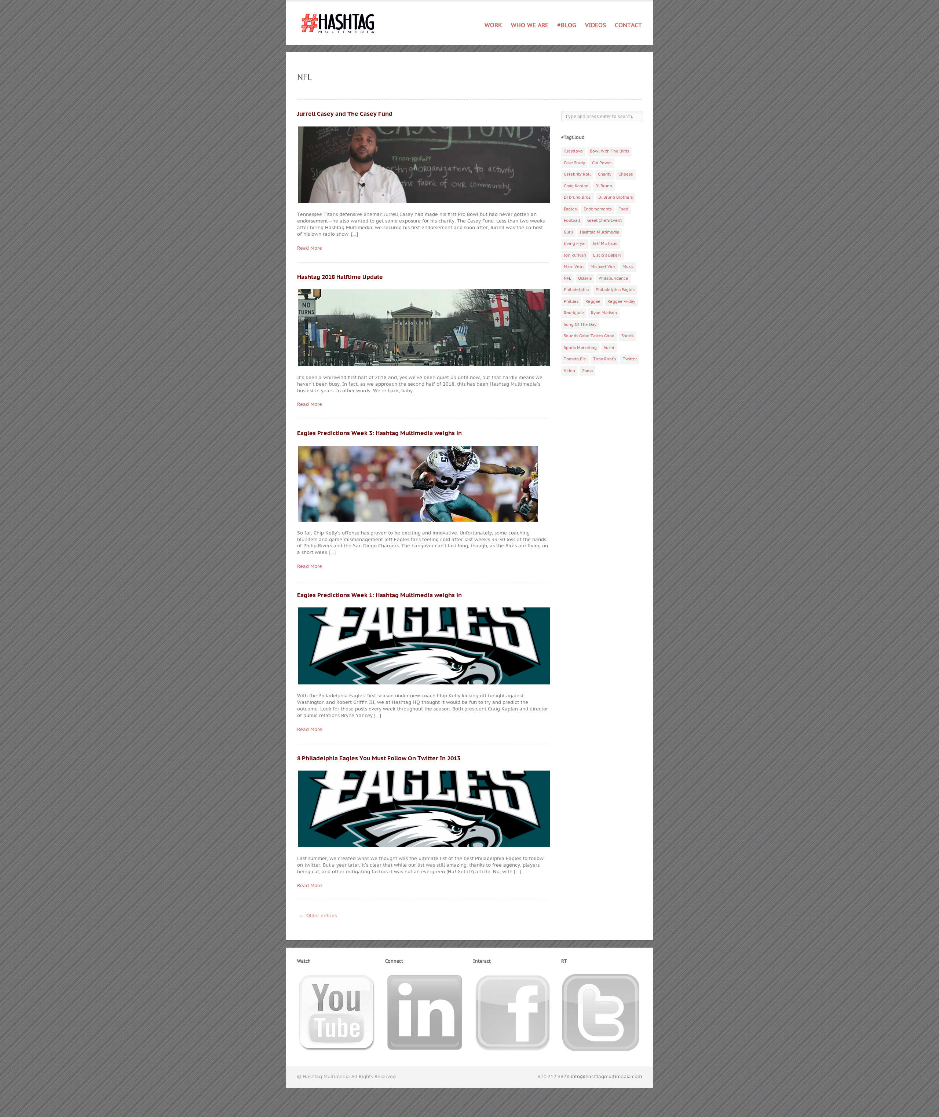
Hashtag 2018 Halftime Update (340, 277)
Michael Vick (603, 266)
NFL (567, 278)
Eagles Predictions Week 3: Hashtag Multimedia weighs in (379, 433)
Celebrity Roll (577, 174)
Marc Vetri (574, 266)
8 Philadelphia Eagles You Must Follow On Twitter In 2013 (378, 758)
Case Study (574, 163)
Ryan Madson (604, 313)
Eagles (570, 209)
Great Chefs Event (604, 220)
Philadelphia (576, 289)
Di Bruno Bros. (577, 197)
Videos (595, 25)
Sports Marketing (580, 347)
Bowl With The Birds (609, 151)
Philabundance (613, 278)
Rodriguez (574, 313)
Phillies (571, 301)
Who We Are (529, 25)
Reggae (592, 301)
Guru (568, 232)
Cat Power (602, 163)
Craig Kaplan (576, 186)
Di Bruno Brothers (615, 197)
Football (572, 220)
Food (623, 209)
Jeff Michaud (605, 243)
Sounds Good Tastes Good (589, 336)
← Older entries (318, 915)
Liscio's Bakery (607, 255)
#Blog (566, 25)
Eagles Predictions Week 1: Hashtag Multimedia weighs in (379, 595)
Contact (628, 25)
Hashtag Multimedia (599, 232)
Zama (587, 370)
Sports (627, 336)
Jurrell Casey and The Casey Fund (344, 114)
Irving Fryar (575, 243)
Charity (604, 174)
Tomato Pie (575, 359)
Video (569, 370)
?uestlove (573, 151)
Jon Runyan (575, 255)
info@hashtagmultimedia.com (606, 1076)
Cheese (625, 174)
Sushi (609, 347)
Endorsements (597, 209)
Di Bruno (603, 186)
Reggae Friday (621, 301)
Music (628, 266)
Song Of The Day (580, 324)
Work (493, 24)
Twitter (630, 359)
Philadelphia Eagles (615, 289)
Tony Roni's (604, 359)
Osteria (585, 278)
